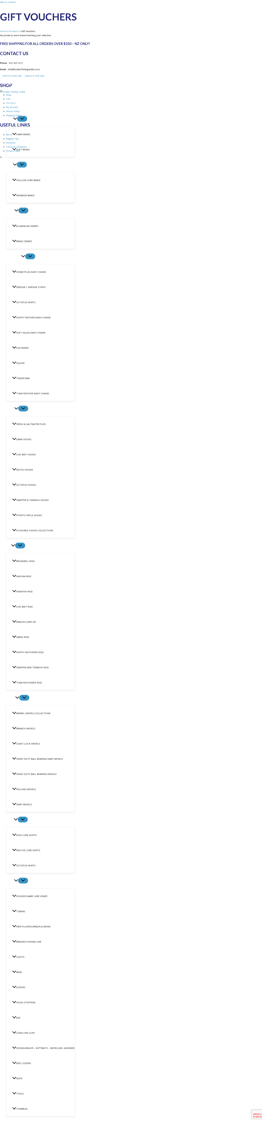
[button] (15, 118)
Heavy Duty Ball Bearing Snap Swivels (39, 758)
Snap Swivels (24, 804)
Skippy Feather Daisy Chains (33, 317)
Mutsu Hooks (24, 469)
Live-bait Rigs (24, 606)
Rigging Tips (12, 41)
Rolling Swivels (26, 789)
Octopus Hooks (26, 484)
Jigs (18, 1017)
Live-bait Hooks (26, 454)
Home (9, 18)
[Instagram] (7, 78)
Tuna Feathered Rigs (29, 682)
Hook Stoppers (25, 1002)
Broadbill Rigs (25, 561)
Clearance (12, 103)
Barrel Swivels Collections (33, 713)
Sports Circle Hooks (29, 515)
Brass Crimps (24, 241)
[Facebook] (2, 78)
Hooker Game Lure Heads (31, 896)
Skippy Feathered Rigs (30, 652)
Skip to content (8, 1)
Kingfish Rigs (24, 591)
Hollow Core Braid (28, 180)
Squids (20, 363)
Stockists (11, 65)
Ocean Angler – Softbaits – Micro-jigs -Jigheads (45, 1047)
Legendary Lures (14, 34)
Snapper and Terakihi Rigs (32, 667)
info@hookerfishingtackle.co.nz (20, 73)
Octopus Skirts (25, 302)
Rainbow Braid (25, 195)
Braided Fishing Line (28, 941)
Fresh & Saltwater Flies (31, 424)
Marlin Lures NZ (26, 621)
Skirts (10, 819)
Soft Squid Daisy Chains (30, 332)
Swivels (10, 697)
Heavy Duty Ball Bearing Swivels (36, 773)
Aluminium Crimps (27, 226)
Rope (19, 1078)
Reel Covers (23, 1063)
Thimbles (22, 1108)
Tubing (20, 911)
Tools (20, 1093)
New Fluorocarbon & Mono (33, 926)
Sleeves (20, 987)
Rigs (8, 545)
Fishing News (12, 49)
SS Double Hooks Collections (34, 530)
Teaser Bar (23, 378)
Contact (10, 57)
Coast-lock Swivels (28, 743)
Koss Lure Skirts (26, 835)
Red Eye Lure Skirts (28, 850)
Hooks (10, 408)
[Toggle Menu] (22, 119)
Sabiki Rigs (22, 636)
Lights (20, 956)
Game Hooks (23, 439)
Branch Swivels (25, 728)
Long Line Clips (25, 1032)
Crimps (10, 210)
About (9, 26)
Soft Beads (23, 149)
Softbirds (22, 347)
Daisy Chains (13, 256)
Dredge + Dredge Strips (31, 287)
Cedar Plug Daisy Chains (31, 271)
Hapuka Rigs (23, 576)
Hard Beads (23, 134)
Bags (19, 972)
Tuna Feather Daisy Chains (32, 393)
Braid (9, 164)
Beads (9, 118)
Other (10, 880)
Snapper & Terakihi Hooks (32, 499)
